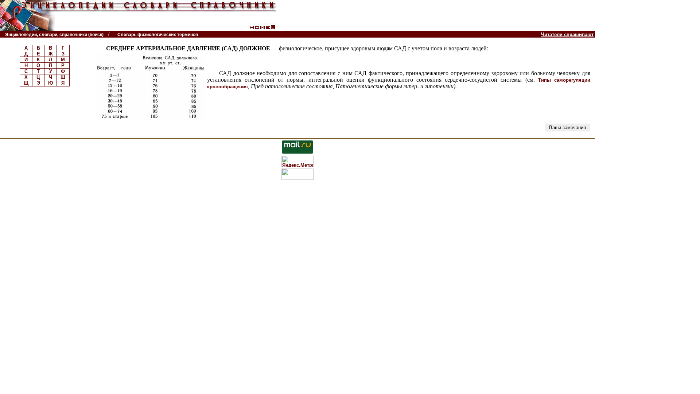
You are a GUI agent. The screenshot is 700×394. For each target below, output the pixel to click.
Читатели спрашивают (567, 34)
